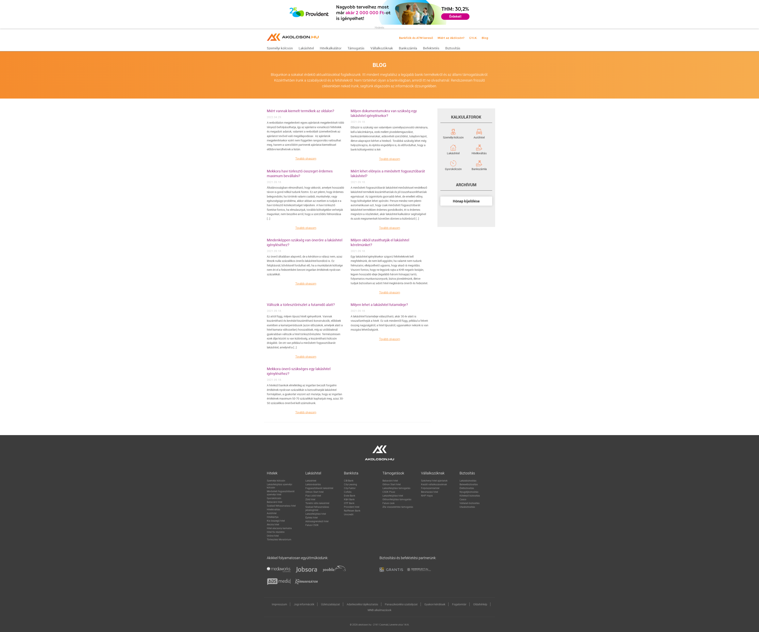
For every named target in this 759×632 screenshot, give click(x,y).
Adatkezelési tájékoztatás (362, 604)
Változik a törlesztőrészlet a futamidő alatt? (301, 304)
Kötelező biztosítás (470, 495)
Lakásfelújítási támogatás (396, 488)
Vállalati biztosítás (470, 503)
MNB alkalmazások (379, 610)
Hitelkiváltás (479, 152)
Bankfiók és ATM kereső (416, 38)
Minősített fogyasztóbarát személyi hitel (281, 493)
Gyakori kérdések (434, 604)
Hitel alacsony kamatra (279, 528)
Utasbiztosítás (467, 506)
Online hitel (273, 535)
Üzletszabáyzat (330, 604)
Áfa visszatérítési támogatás (397, 506)
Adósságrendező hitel (317, 521)
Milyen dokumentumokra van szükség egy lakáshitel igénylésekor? (384, 113)
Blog (485, 38)
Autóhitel (479, 137)
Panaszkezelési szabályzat (401, 604)
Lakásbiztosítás (468, 480)
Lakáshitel (453, 152)
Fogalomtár (459, 604)
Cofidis (347, 491)
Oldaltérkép (480, 604)
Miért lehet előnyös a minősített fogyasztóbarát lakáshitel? (388, 173)
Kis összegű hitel (276, 520)
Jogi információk (304, 604)
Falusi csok (388, 503)
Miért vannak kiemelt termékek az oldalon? (300, 110)
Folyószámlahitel (430, 488)
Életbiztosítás (467, 488)
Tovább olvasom (305, 158)
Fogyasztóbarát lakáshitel (319, 488)
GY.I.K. (473, 38)
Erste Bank (349, 495)
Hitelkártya (272, 516)
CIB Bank (348, 480)
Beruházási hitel (429, 491)
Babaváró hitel (274, 501)
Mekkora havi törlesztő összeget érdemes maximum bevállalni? (300, 173)
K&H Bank (349, 499)
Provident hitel (351, 506)
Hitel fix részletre (275, 531)
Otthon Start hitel (314, 491)
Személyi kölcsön (453, 137)
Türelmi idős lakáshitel (317, 503)
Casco (463, 499)
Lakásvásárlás (313, 484)
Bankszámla (479, 168)
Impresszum (279, 604)
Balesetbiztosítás (469, 484)
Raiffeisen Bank (352, 510)
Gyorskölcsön (453, 168)
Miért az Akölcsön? (451, 38)
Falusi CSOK (312, 525)
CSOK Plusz (388, 491)
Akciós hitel (273, 524)
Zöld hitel (310, 499)
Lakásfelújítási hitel (315, 513)
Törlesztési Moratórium (279, 539)
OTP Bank (349, 503)
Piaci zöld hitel (313, 495)
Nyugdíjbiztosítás (469, 491)
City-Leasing (350, 484)
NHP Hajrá (427, 495)
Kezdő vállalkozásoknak (434, 484)
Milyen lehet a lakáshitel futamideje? (379, 304)
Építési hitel (311, 517)
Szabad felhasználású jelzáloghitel (317, 508)
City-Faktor (350, 488)
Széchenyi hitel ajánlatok (434, 480)
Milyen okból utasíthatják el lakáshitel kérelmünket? (380, 242)
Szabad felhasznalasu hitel (281, 505)
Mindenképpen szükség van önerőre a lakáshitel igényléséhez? (304, 242)
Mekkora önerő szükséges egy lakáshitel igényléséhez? (298, 371)
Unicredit (348, 514)
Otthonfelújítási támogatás (396, 499)
